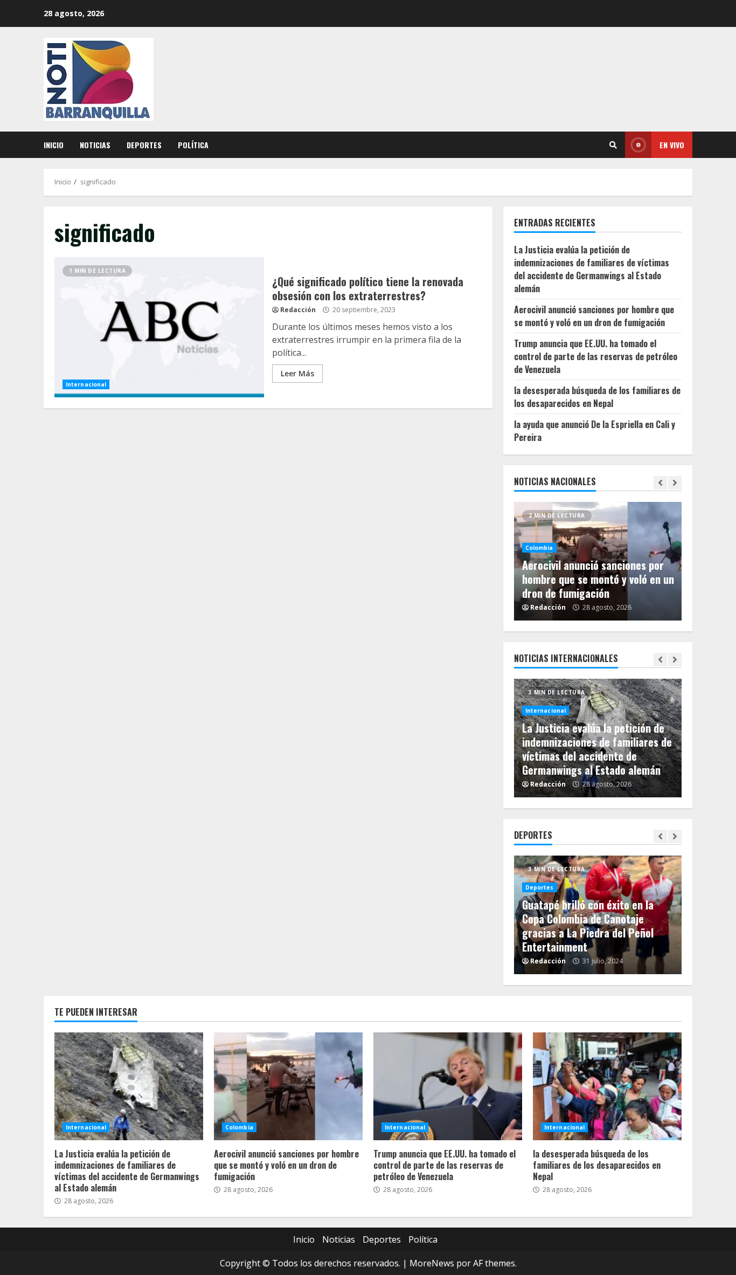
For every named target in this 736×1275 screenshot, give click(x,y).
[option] (598, 561)
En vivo (671, 144)
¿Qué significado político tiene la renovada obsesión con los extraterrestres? (159, 327)
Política (193, 144)
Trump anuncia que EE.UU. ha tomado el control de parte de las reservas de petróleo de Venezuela (595, 356)
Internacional (86, 384)
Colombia (539, 548)
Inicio (54, 144)
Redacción (298, 309)
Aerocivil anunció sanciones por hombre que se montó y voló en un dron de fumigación (594, 316)
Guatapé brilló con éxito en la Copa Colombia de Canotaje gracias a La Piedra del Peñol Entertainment (588, 926)
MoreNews (431, 1263)
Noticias (95, 144)
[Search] (613, 145)
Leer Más (297, 373)
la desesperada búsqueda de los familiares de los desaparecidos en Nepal (597, 397)
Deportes (144, 144)
